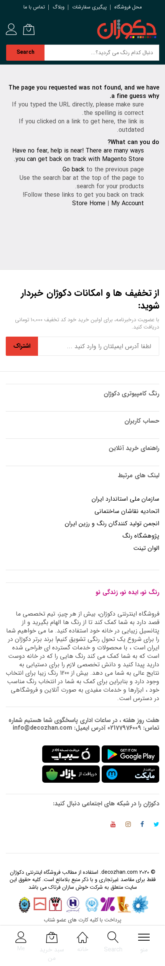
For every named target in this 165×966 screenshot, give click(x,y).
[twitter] (156, 825)
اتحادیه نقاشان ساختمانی (126, 511)
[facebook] (142, 825)
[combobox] (101, 53)
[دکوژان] (126, 29)
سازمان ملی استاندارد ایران (125, 499)
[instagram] (128, 825)
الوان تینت (146, 548)
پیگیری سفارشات (89, 7)
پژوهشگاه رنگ (140, 536)
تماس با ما (34, 7)
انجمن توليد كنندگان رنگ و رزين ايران (112, 523)
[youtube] (113, 825)
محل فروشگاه (128, 7)
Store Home (89, 203)
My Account (127, 203)
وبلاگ (58, 7)
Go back (73, 169)
